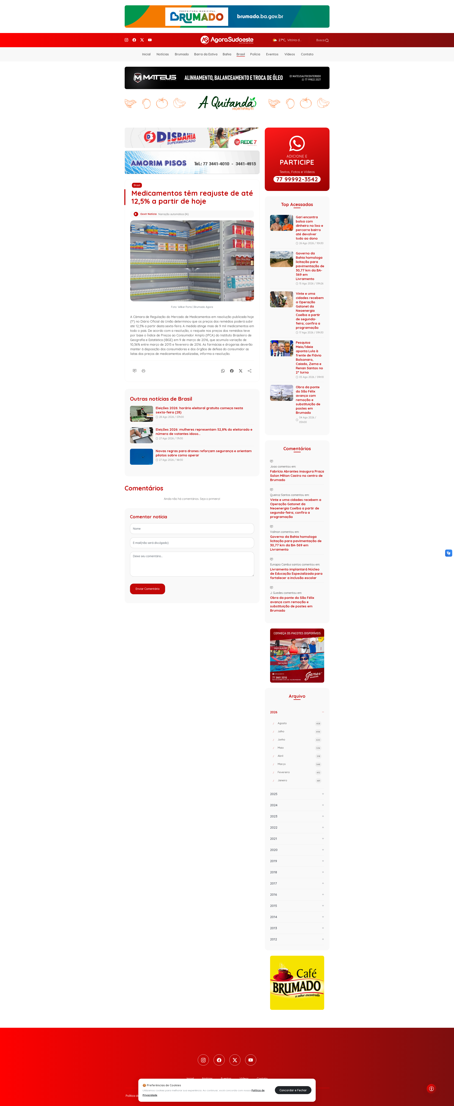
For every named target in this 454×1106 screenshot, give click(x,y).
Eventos (272, 54)
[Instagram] (126, 40)
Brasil (241, 54)
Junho (299, 739)
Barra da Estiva (205, 54)
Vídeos (289, 54)
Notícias (163, 54)
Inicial (146, 54)
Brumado (182, 54)
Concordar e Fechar (293, 1090)
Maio (299, 747)
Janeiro (299, 780)
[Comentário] (134, 370)
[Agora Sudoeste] (227, 40)
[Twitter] (142, 40)
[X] (240, 370)
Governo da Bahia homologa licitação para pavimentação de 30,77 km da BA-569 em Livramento (310, 266)
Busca (320, 40)
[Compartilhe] (249, 370)
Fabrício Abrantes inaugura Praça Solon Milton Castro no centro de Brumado (297, 475)
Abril (299, 756)
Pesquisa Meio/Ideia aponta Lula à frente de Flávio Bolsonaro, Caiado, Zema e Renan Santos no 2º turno (309, 357)
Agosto (299, 723)
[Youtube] (150, 40)
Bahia (227, 54)
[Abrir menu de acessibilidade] (431, 1089)
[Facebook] (134, 40)
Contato (307, 54)
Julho (299, 731)
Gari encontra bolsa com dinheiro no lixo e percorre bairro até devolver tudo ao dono (309, 227)
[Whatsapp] (222, 370)
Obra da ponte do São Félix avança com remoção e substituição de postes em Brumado (308, 400)
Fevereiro (299, 772)
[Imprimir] (143, 370)
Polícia (255, 54)
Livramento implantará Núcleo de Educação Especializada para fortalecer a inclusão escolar (296, 573)
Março (299, 764)
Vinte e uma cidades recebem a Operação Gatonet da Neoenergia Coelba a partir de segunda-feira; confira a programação (310, 310)
